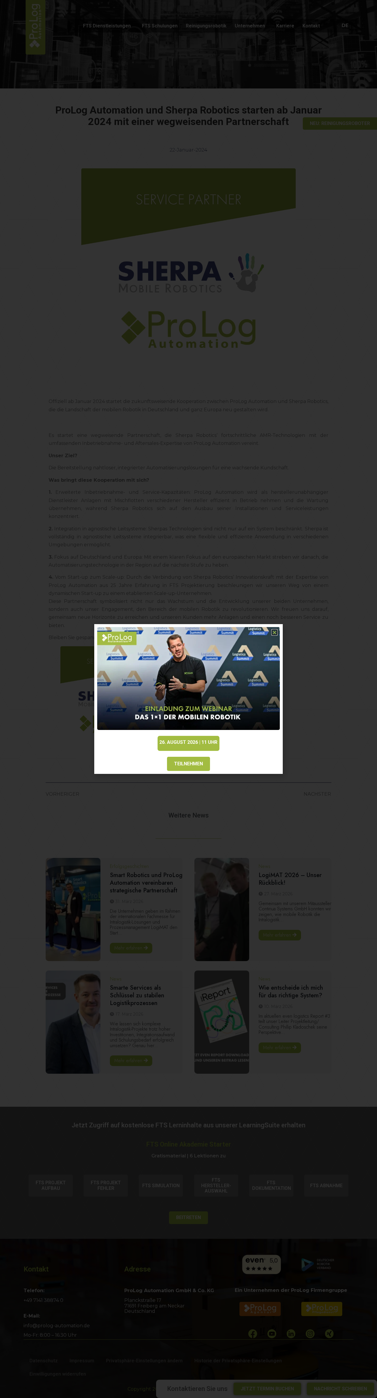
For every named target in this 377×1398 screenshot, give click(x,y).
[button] (274, 632)
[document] (188, 699)
